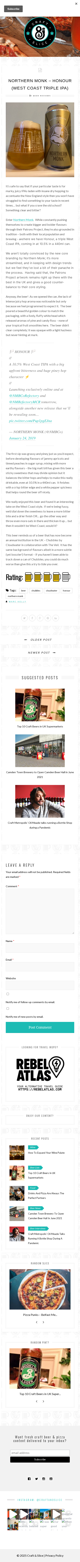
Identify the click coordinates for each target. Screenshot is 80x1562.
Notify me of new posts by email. (24, 1016)
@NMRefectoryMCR (24, 401)
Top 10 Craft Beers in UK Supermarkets (40, 726)
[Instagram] (43, 1478)
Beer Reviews (42, 96)
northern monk (15, 596)
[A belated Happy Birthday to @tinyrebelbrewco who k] (34, 1525)
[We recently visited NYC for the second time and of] (23, 1525)
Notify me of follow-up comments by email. (30, 1002)
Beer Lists (34, 1167)
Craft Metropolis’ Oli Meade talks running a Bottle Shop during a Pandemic (46, 1238)
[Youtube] (51, 1478)
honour (66, 590)
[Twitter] (36, 1478)
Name (10, 941)
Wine (32, 1147)
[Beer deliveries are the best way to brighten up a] (34, 1514)
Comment (12, 886)
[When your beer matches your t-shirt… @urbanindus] (67, 1525)
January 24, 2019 (22, 437)
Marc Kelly (17, 602)
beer (23, 590)
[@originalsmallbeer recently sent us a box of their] (67, 1514)
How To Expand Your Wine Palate (46, 1152)
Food (32, 1187)
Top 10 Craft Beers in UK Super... (40, 1394)
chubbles (35, 590)
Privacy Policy (54, 1555)
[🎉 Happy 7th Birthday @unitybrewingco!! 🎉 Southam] (12, 1525)
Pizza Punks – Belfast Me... (40, 1314)
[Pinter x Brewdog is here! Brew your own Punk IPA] (56, 1514)
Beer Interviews (37, 1228)
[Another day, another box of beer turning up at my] (23, 1514)
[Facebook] (29, 1478)
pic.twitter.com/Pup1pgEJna (30, 420)
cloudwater (51, 590)
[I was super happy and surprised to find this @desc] (45, 1525)
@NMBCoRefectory (24, 395)
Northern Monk (23, 219)
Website (11, 978)
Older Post (40, 639)
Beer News (35, 1208)
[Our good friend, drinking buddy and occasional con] (56, 1525)
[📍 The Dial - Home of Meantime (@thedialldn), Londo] (12, 1514)
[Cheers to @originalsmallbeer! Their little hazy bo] (45, 1514)
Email (10, 959)
